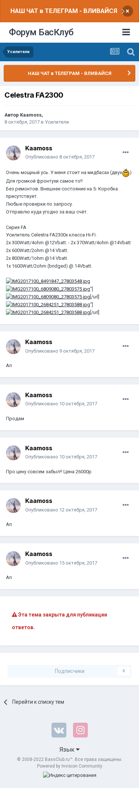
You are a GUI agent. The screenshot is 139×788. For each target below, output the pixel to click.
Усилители (57, 122)
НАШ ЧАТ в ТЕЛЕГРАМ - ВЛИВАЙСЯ (63, 10)
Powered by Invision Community (69, 766)
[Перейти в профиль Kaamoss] (13, 152)
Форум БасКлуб (41, 32)
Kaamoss (31, 115)
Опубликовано (60, 157)
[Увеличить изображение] (126, 172)
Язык (67, 749)
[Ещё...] (125, 152)
